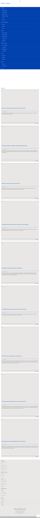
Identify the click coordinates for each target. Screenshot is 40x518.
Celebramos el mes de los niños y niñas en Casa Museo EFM (11, 183)
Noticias (2, 61)
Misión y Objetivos (4, 10)
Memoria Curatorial (3, 466)
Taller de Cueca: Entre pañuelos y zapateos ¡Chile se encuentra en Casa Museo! (13, 108)
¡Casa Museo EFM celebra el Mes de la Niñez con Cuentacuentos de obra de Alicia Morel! (15, 224)
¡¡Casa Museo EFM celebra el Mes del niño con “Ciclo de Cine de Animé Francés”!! (14, 309)
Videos (3, 28)
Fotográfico (3, 57)
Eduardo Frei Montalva (4, 22)
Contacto (2, 68)
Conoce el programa (4, 45)
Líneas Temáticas (4, 47)
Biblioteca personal (4, 36)
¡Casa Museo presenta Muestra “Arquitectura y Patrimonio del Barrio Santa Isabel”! (14, 145)
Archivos (2, 53)
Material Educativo (3, 493)
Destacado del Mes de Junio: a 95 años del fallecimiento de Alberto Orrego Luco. (14, 441)
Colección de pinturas (4, 481)
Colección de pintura (4, 34)
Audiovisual (3, 59)
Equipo (2, 463)
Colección (2, 30)
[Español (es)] (3, 3)
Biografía (3, 24)
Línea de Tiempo (3, 495)
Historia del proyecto (4, 465)
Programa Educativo (4, 488)
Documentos (3, 26)
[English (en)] (8, 3)
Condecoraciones (4, 38)
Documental (3, 55)
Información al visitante (4, 468)
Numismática (3, 40)
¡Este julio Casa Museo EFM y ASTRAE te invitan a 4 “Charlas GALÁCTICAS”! (14, 401)
